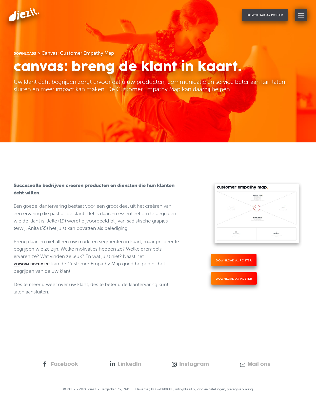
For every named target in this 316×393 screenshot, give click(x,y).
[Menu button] (301, 15)
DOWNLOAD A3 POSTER (265, 15)
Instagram (194, 364)
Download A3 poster (234, 278)
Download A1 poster (234, 260)
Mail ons (259, 364)
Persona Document (32, 264)
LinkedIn (129, 364)
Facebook (64, 364)
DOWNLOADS (25, 53)
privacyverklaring (240, 389)
